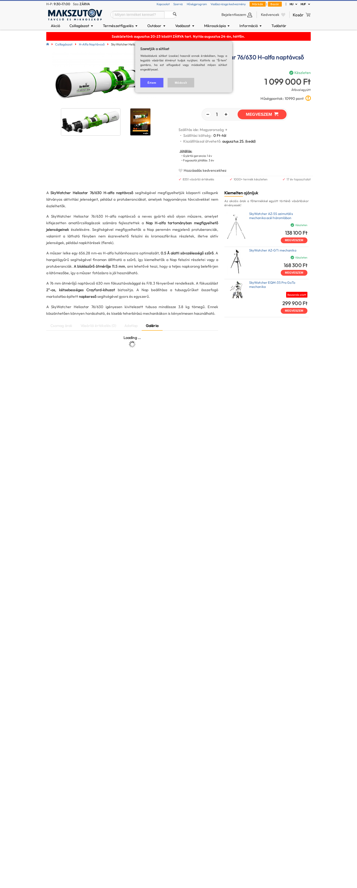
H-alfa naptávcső (92, 44)
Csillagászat (81, 25)
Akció (55, 25)
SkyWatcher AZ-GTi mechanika (272, 250)
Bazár (274, 4)
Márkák (257, 4)
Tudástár (278, 25)
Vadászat (185, 25)
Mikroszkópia (217, 25)
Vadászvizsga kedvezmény (228, 4)
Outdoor (156, 25)
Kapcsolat (163, 4)
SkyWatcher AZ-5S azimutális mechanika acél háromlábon (271, 216)
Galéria (152, 325)
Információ (250, 25)
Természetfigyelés (120, 25)
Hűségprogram (197, 4)
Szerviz (178, 4)
